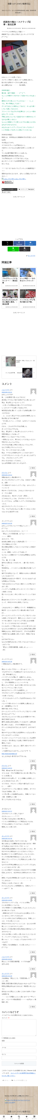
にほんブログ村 (9, 1102)
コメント (6, 1018)
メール (4, 1047)
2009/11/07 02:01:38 (7, 661)
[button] (24, 249)
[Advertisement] (19, 217)
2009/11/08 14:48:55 (7, 900)
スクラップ (23, 189)
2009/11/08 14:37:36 (7, 838)
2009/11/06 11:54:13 (7, 392)
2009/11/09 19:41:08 (7, 976)
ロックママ (5, 836)
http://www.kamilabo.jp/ (9, 753)
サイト (4, 1054)
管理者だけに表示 (9, 1038)
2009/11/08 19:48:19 (7, 959)
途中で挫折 (7, 192)
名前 (3, 1041)
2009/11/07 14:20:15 (7, 768)
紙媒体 (32, 189)
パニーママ (5, 390)
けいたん (5, 472)
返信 (33, 468)
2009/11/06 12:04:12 (7, 475)
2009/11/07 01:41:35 (7, 523)
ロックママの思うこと (10, 189)
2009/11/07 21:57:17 (7, 811)
